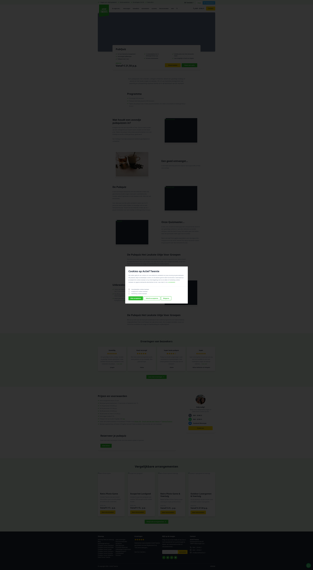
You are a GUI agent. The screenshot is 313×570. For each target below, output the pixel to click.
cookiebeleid (171, 282)
